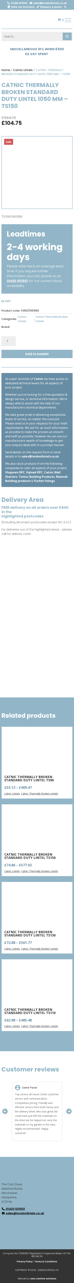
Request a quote (51, 7)
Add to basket (37, 354)
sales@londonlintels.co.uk (49, 3)
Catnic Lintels (23, 70)
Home (5, 70)
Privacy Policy (25, 1261)
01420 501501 (18, 3)
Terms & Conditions (45, 1261)
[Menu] (68, 20)
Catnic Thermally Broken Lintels (51, 319)
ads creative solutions (43, 1278)
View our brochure (22, 7)
